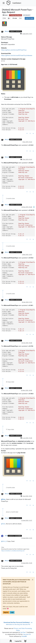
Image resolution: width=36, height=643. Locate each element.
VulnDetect (16, 3)
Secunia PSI (27, 634)
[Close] (32, 579)
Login (12, 612)
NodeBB (24, 636)
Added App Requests (16, 15)
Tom (6, 535)
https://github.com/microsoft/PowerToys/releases (16, 55)
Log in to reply (29, 18)
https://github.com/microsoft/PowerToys (13, 50)
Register (6, 612)
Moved (5, 15)
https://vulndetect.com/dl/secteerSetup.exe (12, 550)
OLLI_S (7, 31)
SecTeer (23, 632)
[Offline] (3, 31)
